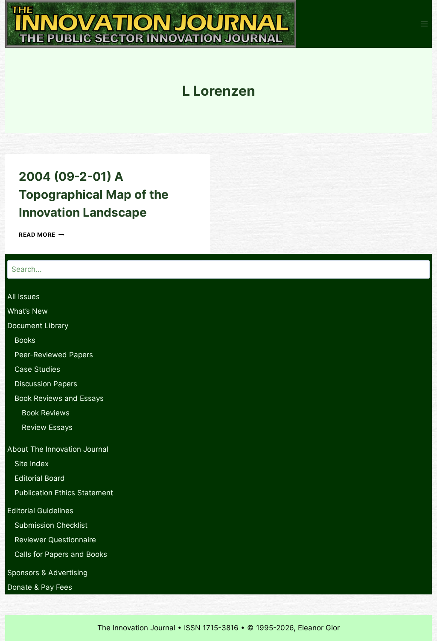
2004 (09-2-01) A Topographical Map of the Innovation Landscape (94, 194)
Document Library (37, 325)
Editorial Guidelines (40, 510)
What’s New (27, 311)
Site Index (32, 463)
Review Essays (47, 427)
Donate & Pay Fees (39, 587)
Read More (41, 234)
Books (25, 340)
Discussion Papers (46, 383)
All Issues (23, 296)
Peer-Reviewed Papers (54, 354)
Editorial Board (40, 478)
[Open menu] (424, 24)
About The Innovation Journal (57, 449)
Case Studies (37, 369)
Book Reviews (46, 413)
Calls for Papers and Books (61, 554)
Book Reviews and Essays (59, 398)
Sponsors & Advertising (47, 572)
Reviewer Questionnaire (55, 539)
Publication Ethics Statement (64, 492)
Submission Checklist (51, 525)
